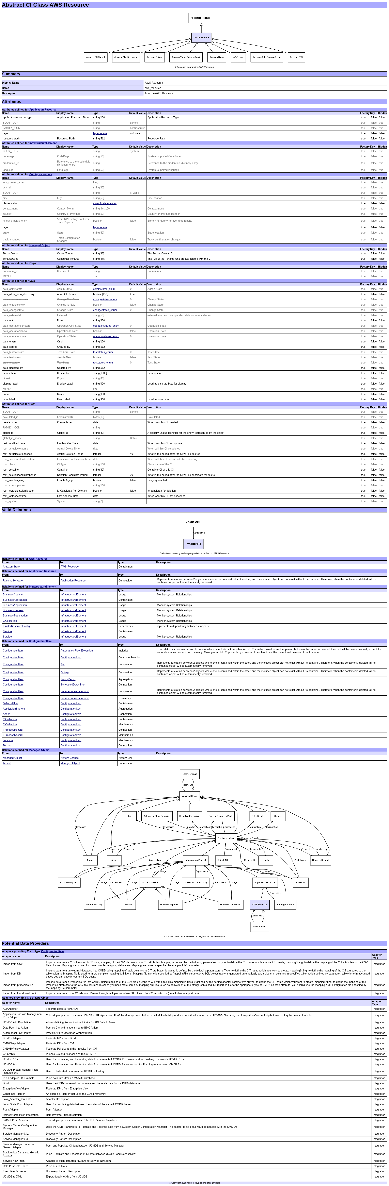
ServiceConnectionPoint (75, 691)
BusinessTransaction (15, 615)
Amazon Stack (11, 566)
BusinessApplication (15, 599)
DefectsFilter (10, 703)
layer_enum (100, 133)
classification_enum (104, 203)
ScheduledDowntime (72, 684)
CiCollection (10, 620)
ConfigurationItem (40, 174)
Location (8, 740)
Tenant (7, 745)
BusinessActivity (13, 594)
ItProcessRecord (12, 729)
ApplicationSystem (14, 708)
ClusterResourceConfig (16, 626)
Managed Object (39, 245)
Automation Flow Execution (77, 650)
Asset (6, 713)
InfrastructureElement (43, 143)
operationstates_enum (106, 325)
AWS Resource (38, 558)
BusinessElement (13, 610)
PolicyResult (68, 679)
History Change (70, 757)
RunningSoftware (13, 580)
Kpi (62, 664)
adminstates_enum (104, 288)
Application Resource (42, 109)
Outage (65, 672)
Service (7, 631)
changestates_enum (105, 299)
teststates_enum (103, 352)
